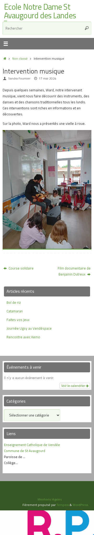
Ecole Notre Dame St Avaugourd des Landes (40, 11)
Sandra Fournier (19, 78)
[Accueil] (5, 58)
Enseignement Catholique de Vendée (32, 444)
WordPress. (81, 504)
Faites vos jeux (18, 319)
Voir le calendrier (73, 385)
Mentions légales (50, 499)
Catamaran (15, 311)
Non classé (20, 58)
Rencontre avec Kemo (23, 337)
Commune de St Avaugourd (24, 450)
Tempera (62, 504)
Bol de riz (14, 302)
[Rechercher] (86, 28)
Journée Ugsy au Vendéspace (29, 328)
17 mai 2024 (47, 78)
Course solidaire (21, 268)
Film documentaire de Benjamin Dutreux (74, 271)
